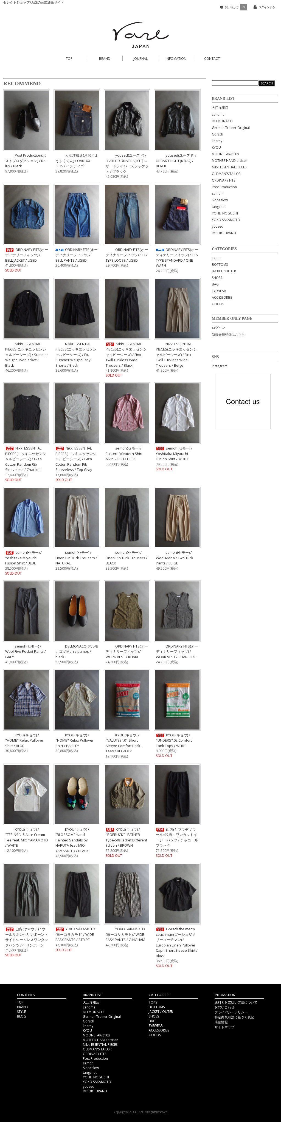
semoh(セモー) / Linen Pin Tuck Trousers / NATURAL (76, 558)
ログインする (266, 7)
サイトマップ (224, 1027)
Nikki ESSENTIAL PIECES (229, 167)
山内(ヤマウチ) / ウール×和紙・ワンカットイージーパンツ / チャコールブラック (177, 837)
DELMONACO (222, 121)
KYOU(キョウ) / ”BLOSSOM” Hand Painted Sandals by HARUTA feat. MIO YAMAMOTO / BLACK (72, 840)
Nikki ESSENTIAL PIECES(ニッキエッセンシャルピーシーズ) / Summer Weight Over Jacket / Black (26, 354)
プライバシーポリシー (231, 1012)
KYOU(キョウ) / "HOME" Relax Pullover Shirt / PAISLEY (74, 740)
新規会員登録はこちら (228, 334)
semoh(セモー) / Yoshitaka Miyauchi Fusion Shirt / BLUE (23, 558)
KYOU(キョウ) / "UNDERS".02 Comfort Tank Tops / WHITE (174, 740)
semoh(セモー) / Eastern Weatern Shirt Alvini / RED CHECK (124, 453)
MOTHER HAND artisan (229, 160)
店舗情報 (221, 1022)
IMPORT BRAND (224, 233)
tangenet (219, 206)
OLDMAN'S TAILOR (226, 173)
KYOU (216, 147)
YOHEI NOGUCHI (225, 213)
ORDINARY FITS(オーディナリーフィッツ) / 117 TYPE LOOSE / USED (127, 255)
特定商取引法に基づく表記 (234, 1017)
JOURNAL (140, 58)
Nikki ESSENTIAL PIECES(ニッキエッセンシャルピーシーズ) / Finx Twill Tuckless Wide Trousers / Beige (176, 354)
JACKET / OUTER (224, 271)
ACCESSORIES (222, 297)
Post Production (224, 187)
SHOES (217, 277)
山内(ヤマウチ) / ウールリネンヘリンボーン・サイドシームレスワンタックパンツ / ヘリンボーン (26, 937)
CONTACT (212, 58)
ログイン (218, 327)
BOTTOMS (220, 264)
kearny (217, 141)
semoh (217, 193)
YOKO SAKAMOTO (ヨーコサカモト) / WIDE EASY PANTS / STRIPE (75, 934)
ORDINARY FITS (223, 180)
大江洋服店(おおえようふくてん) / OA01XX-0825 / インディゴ (76, 160)
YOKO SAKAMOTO (226, 219)
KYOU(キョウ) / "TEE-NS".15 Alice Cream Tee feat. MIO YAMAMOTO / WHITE (26, 837)
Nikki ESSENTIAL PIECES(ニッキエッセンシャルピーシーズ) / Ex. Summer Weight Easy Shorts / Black (75, 354)
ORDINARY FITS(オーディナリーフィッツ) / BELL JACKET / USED (26, 255)
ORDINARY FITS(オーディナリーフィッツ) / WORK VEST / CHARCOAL (177, 651)
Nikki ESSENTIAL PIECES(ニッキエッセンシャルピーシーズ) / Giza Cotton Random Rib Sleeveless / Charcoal (25, 459)
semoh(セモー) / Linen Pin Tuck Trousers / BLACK (126, 558)
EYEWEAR (219, 291)
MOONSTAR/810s (225, 154)
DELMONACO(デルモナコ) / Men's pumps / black (76, 651)
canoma (218, 114)
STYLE (21, 1011)
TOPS (216, 258)
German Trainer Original (231, 127)
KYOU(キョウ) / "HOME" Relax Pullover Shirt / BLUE (24, 740)
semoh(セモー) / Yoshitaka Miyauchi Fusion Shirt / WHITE (174, 453)
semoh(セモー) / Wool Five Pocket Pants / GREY (25, 651)
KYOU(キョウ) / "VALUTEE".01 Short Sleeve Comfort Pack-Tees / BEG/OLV (123, 743)
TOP (69, 58)
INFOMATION (176, 58)
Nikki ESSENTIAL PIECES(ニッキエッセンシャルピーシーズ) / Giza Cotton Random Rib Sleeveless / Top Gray (75, 459)
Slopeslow (220, 200)
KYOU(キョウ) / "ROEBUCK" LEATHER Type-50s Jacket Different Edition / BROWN (126, 837)
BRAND (104, 58)
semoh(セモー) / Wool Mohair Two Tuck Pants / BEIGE (174, 558)
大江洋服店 (220, 107)
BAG (215, 284)
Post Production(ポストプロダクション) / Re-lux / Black (26, 160)
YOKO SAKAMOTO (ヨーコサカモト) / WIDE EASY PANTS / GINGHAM (125, 934)
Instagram (219, 366)
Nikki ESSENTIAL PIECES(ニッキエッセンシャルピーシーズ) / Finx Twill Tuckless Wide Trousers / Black (126, 354)
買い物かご (235, 7)
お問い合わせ (224, 1007)
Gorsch (217, 134)
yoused (217, 226)
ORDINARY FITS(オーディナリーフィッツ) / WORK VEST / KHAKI (127, 651)
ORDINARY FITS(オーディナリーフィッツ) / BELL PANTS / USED (76, 255)
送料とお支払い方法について (236, 1002)
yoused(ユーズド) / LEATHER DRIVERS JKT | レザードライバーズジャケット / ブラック (127, 163)
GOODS (218, 304)
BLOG (21, 1016)
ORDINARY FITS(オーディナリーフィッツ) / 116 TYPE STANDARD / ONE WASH (177, 257)
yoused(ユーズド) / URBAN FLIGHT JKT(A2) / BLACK (176, 160)
